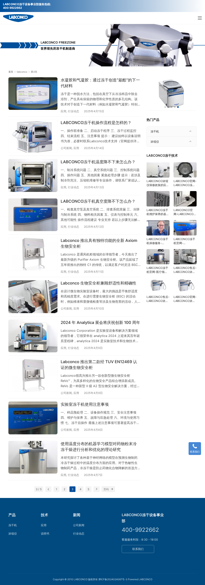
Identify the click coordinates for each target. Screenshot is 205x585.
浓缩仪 (155, 141)
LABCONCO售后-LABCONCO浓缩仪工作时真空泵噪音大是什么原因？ (185, 270)
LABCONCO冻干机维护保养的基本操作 (158, 212)
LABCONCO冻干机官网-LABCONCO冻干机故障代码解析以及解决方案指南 (185, 241)
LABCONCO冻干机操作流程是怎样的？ (96, 122)
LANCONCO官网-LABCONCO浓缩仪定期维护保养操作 (185, 212)
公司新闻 (66, 148)
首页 (10, 71)
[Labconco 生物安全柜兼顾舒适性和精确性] (32, 296)
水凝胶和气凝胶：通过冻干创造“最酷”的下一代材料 (100, 83)
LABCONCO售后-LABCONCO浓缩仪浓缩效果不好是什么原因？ (158, 299)
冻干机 (155, 131)
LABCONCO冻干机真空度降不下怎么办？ (98, 201)
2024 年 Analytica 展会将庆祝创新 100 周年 (100, 322)
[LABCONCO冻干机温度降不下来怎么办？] (32, 175)
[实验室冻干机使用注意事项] (32, 418)
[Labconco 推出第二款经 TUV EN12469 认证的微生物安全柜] (32, 375)
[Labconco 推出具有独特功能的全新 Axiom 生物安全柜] (32, 254)
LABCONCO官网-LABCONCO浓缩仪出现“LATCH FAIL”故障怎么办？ (185, 299)
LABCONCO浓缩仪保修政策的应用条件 (158, 183)
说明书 (45, 533)
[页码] (112, 489)
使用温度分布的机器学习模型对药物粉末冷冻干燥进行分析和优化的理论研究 (99, 446)
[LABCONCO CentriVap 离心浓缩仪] (172, 94)
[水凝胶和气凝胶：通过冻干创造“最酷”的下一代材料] (32, 93)
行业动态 (73, 111)
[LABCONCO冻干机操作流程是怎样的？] (32, 136)
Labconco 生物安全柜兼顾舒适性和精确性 (98, 283)
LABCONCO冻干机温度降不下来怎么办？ (98, 161)
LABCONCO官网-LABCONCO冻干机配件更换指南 (185, 183)
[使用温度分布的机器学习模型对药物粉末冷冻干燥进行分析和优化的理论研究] (32, 457)
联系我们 (138, 549)
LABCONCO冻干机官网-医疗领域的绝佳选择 (157, 270)
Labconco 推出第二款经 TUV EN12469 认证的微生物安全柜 (99, 364)
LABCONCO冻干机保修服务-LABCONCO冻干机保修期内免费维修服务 (158, 241)
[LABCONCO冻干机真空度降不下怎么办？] (32, 214)
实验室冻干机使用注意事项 (85, 404)
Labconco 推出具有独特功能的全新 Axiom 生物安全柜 (99, 243)
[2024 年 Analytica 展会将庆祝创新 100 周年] (32, 336)
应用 (63, 111)
